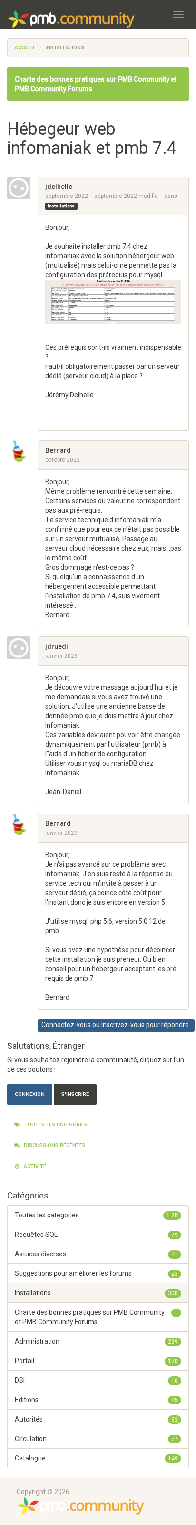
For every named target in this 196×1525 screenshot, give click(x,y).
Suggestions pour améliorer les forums (96, 1273)
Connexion (30, 1094)
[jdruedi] (22, 647)
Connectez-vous (66, 1025)
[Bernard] (22, 451)
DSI (96, 1380)
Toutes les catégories (55, 1125)
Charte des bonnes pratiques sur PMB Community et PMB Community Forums (96, 1317)
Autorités (96, 1419)
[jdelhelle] (22, 188)
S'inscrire (75, 1094)
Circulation (96, 1438)
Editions (96, 1399)
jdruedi (56, 646)
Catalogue (96, 1458)
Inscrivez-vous (123, 1025)
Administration (96, 1341)
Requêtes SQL (96, 1234)
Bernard (58, 450)
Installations (61, 206)
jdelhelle (58, 186)
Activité (34, 1166)
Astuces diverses (96, 1254)
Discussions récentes (54, 1145)
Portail (96, 1361)
